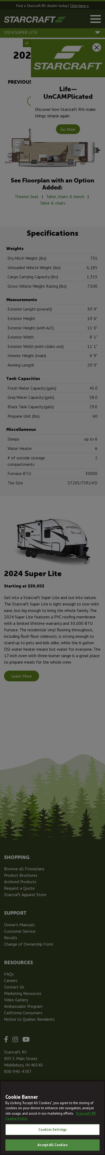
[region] (52, 1118)
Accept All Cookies (52, 1145)
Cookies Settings (52, 1129)
